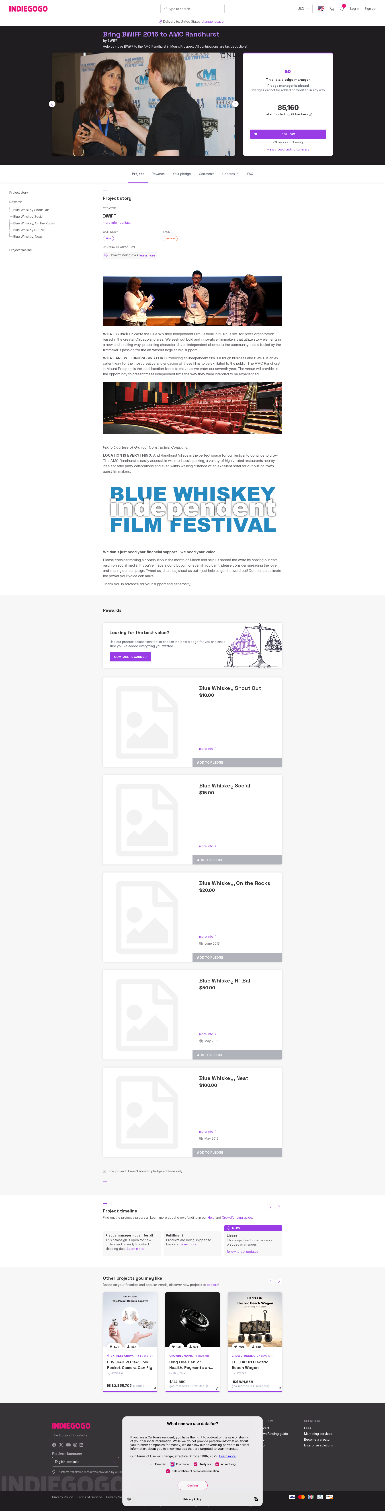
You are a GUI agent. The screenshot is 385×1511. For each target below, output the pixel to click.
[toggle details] (157, 1391)
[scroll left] (52, 104)
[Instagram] (75, 1445)
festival (170, 238)
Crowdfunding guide (237, 1217)
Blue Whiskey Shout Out (31, 210)
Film (108, 238)
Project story (18, 192)
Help (211, 1217)
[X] (61, 1445)
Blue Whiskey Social (28, 216)
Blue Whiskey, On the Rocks (34, 223)
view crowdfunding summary (288, 149)
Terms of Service (89, 1497)
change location (213, 21)
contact (125, 222)
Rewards (15, 202)
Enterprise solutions (318, 1445)
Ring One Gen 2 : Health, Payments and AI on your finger (191, 1367)
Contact (263, 1428)
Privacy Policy (62, 1497)
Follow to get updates (242, 1251)
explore (212, 1285)
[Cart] (332, 9)
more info (110, 222)
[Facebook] (54, 1445)
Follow (288, 134)
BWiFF (112, 41)
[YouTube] (68, 1445)
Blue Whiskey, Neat (27, 236)
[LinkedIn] (81, 1445)
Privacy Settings (118, 1497)
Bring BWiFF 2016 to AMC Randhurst (161, 34)
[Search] (166, 8)
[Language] (321, 8)
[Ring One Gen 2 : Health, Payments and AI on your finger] (192, 1319)
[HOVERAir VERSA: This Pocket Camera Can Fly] (130, 1319)
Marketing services (318, 1434)
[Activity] (342, 9)
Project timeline (20, 250)
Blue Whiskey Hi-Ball (28, 230)
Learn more (135, 1249)
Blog (261, 1439)
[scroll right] (235, 104)
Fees (307, 1428)
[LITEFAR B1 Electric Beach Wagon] (255, 1319)
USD (301, 8)
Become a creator (317, 1439)
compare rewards (129, 657)
